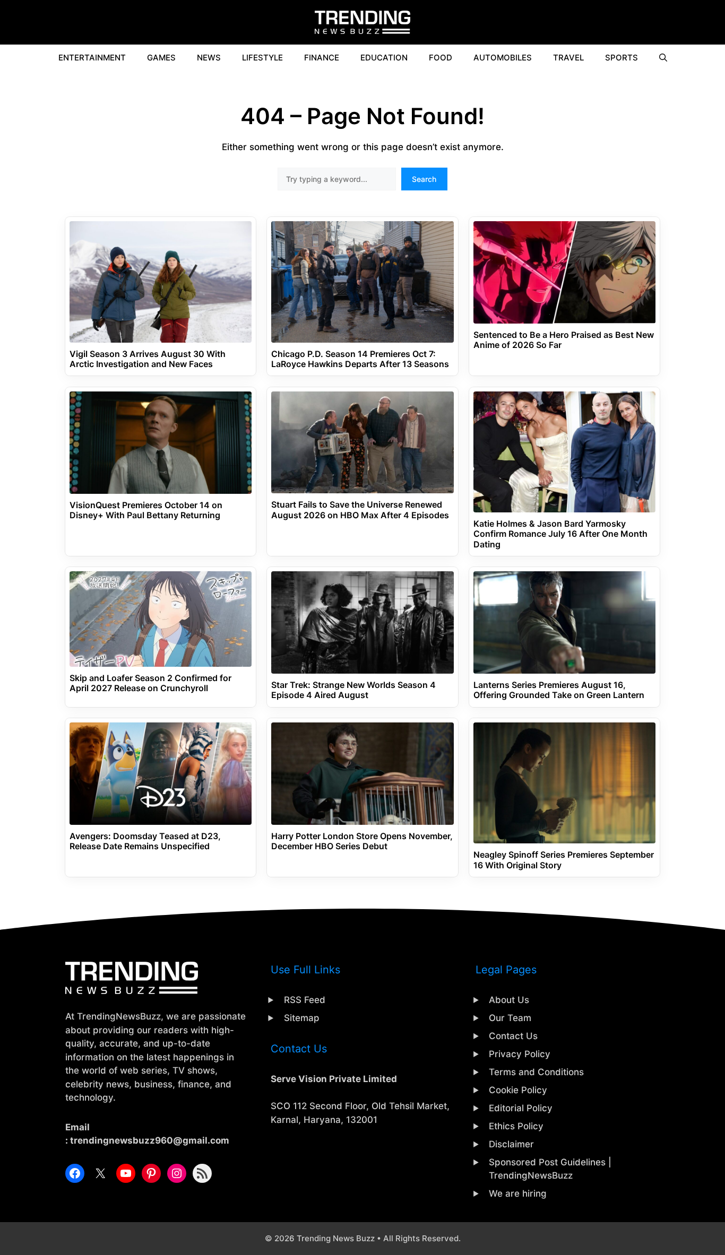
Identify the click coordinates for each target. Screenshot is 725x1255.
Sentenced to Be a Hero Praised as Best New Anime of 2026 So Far (563, 340)
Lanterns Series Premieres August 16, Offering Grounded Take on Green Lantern (558, 690)
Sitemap (302, 1018)
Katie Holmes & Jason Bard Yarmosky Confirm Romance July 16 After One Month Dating (560, 534)
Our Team (510, 1018)
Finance (321, 58)
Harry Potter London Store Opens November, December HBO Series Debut (362, 841)
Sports (621, 58)
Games (161, 58)
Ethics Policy (516, 1126)
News (209, 58)
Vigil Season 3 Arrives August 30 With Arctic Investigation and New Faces (148, 359)
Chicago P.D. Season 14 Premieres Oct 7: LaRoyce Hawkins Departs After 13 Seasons (360, 359)
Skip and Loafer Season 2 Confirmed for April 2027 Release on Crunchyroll (150, 683)
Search (424, 179)
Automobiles (502, 58)
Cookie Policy (518, 1090)
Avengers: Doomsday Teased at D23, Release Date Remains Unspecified (145, 841)
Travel (568, 58)
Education (384, 58)
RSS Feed (304, 1000)
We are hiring (518, 1193)
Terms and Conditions (536, 1072)
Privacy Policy (519, 1054)
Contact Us (513, 1036)
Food (440, 58)
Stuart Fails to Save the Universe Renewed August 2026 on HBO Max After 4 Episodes (360, 510)
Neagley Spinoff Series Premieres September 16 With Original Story (563, 860)
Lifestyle (262, 58)
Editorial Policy (521, 1108)
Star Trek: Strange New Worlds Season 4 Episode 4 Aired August (353, 690)
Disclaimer (511, 1144)
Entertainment (92, 58)
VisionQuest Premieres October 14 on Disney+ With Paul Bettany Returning (146, 510)
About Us (509, 1000)
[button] (663, 58)
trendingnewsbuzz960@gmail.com (149, 1140)
